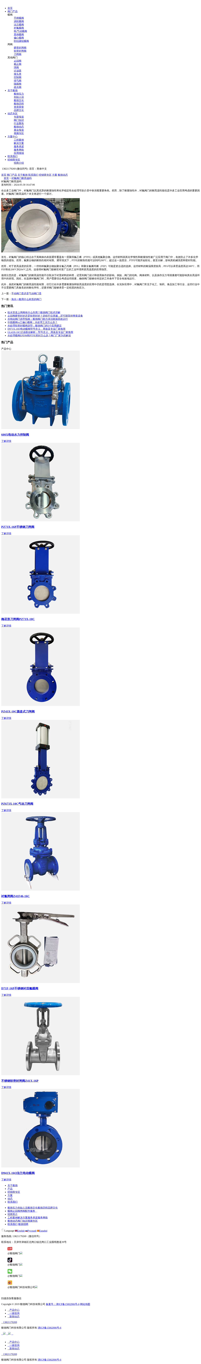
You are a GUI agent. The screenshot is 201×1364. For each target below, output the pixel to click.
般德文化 (19, 100)
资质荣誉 (19, 107)
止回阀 (17, 60)
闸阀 (22, 1211)
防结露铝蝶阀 (21, 41)
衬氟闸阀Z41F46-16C (15, 896)
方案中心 (13, 136)
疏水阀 (17, 87)
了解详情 (6, 441)
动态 (10, 1198)
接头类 (17, 74)
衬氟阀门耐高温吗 (21, 178)
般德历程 (19, 103)
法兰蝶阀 (19, 24)
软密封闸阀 (20, 51)
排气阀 (17, 80)
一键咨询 (13, 1313)
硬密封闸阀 (20, 47)
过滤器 (17, 70)
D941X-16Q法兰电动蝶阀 (18, 1173)
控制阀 (17, 77)
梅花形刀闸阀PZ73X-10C (18, 619)
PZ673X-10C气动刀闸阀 (17, 803)
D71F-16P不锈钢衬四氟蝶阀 (19, 988)
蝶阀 (10, 1211)
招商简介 (13, 1214)
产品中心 (13, 1310)
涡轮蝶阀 (19, 21)
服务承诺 (19, 146)
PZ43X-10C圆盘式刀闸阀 (18, 711)
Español (43, 1230)
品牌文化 (19, 110)
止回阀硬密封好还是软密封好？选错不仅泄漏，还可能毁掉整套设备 (45, 315)
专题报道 (19, 116)
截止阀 (17, 64)
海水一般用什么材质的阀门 (26, 299)
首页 (10, 8)
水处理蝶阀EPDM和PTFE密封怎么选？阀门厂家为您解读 (39, 335)
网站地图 (85, 1304)
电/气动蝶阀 (20, 31)
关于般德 (13, 90)
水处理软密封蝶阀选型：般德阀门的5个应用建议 (35, 325)
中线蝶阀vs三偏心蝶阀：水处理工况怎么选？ (32, 322)
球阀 (16, 67)
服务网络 (19, 149)
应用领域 (19, 153)
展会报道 (19, 130)
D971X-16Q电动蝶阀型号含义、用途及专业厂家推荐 (36, 329)
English (21, 1230)
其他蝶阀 (19, 34)
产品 (10, 1188)
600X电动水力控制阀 (15, 434)
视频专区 (19, 133)
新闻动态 (13, 1316)
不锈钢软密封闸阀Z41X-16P (19, 1080)
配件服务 (30, 1211)
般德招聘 (23, 1224)
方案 (54, 175)
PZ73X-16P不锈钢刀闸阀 (17, 527)
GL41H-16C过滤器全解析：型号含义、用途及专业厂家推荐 (40, 332)
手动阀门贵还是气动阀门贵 (26, 293)
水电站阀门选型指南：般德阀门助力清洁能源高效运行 (38, 319)
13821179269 (9, 1322)
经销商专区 (14, 159)
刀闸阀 (17, 54)
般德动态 (19, 126)
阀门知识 (19, 120)
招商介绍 (19, 163)
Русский (31, 1230)
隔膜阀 (17, 84)
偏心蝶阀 (19, 37)
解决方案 (19, 143)
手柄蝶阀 (19, 18)
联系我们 (13, 156)
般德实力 (19, 93)
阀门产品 (13, 11)
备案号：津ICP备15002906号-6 (62, 1304)
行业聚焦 (19, 123)
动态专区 (13, 113)
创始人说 (19, 97)
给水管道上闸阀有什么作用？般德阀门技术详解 (34, 312)
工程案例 (19, 140)
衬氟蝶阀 (19, 28)
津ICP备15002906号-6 (49, 1327)
